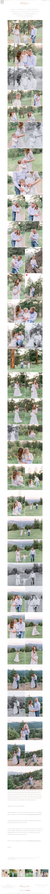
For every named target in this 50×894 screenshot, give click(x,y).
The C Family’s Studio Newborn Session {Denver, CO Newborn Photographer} (24, 858)
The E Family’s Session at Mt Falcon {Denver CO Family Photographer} (22, 859)
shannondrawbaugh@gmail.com (34, 840)
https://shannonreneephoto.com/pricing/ (34, 814)
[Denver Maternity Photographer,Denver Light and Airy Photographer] (25, 31)
